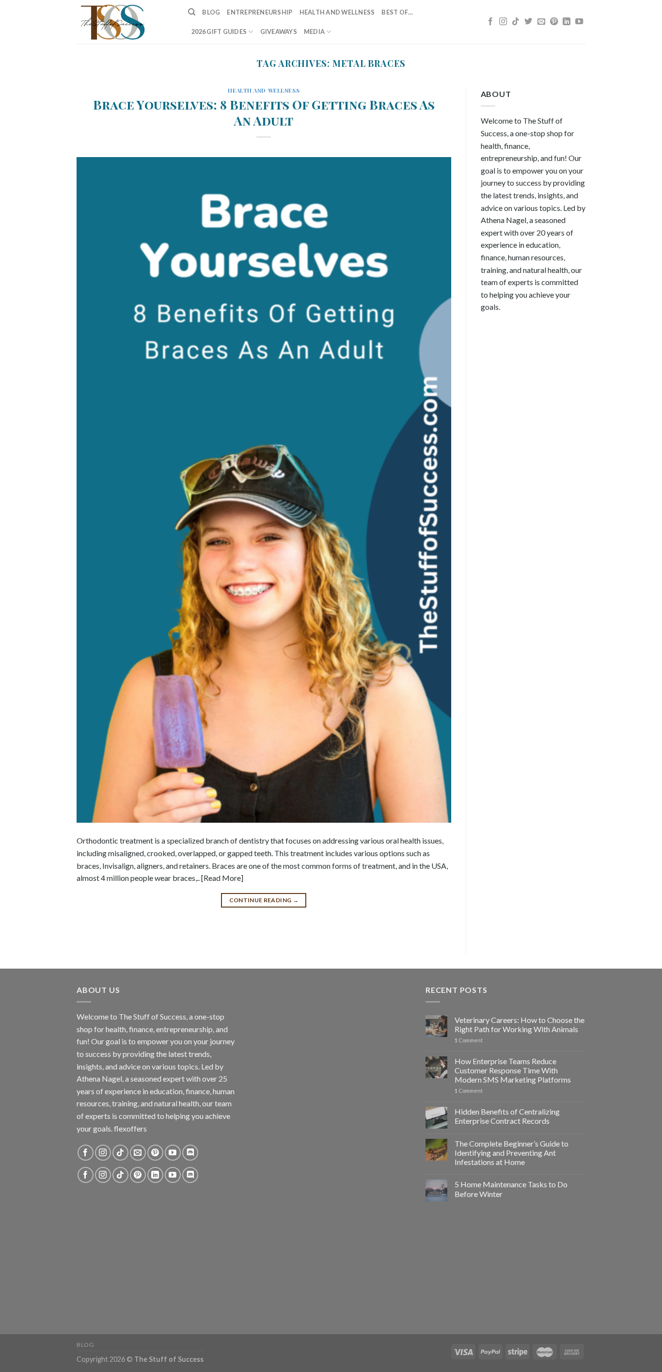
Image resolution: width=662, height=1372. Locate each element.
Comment (469, 1040)
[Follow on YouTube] (579, 21)
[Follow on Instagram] (503, 21)
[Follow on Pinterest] (554, 21)
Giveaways (278, 31)
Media (314, 31)
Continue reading (264, 900)
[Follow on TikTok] (516, 21)
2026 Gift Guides (219, 31)
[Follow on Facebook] (490, 21)
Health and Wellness (337, 12)
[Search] (191, 12)
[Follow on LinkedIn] (566, 21)
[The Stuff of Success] (125, 22)
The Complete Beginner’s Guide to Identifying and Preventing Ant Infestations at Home (511, 1152)
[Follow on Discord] (190, 1153)
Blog (211, 12)
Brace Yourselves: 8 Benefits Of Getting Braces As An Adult (264, 112)
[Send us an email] (541, 21)
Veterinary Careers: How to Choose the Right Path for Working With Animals (519, 1024)
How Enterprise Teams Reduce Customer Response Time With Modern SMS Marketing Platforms (513, 1070)
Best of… (397, 12)
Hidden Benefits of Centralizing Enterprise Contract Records (507, 1116)
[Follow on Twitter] (528, 21)
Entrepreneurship (259, 12)
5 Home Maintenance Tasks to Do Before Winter (511, 1189)
